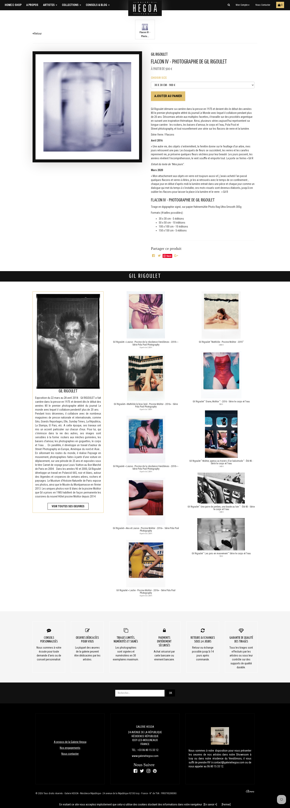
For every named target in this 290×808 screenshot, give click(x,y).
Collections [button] (70, 5)
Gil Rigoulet (159, 54)
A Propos (32, 5)
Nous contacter (262, 5)
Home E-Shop (13, 5)
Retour (38, 33)
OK (170, 693)
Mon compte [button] (242, 5)
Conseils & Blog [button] (97, 5)
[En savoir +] (210, 804)
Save (169, 255)
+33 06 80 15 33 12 (148, 750)
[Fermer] (226, 804)
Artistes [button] (49, 5)
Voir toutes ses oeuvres (68, 506)
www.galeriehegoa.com (145, 755)
